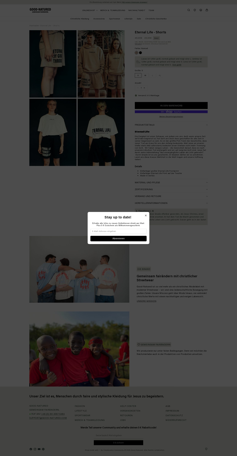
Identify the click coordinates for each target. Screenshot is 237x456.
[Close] (146, 215)
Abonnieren (118, 238)
